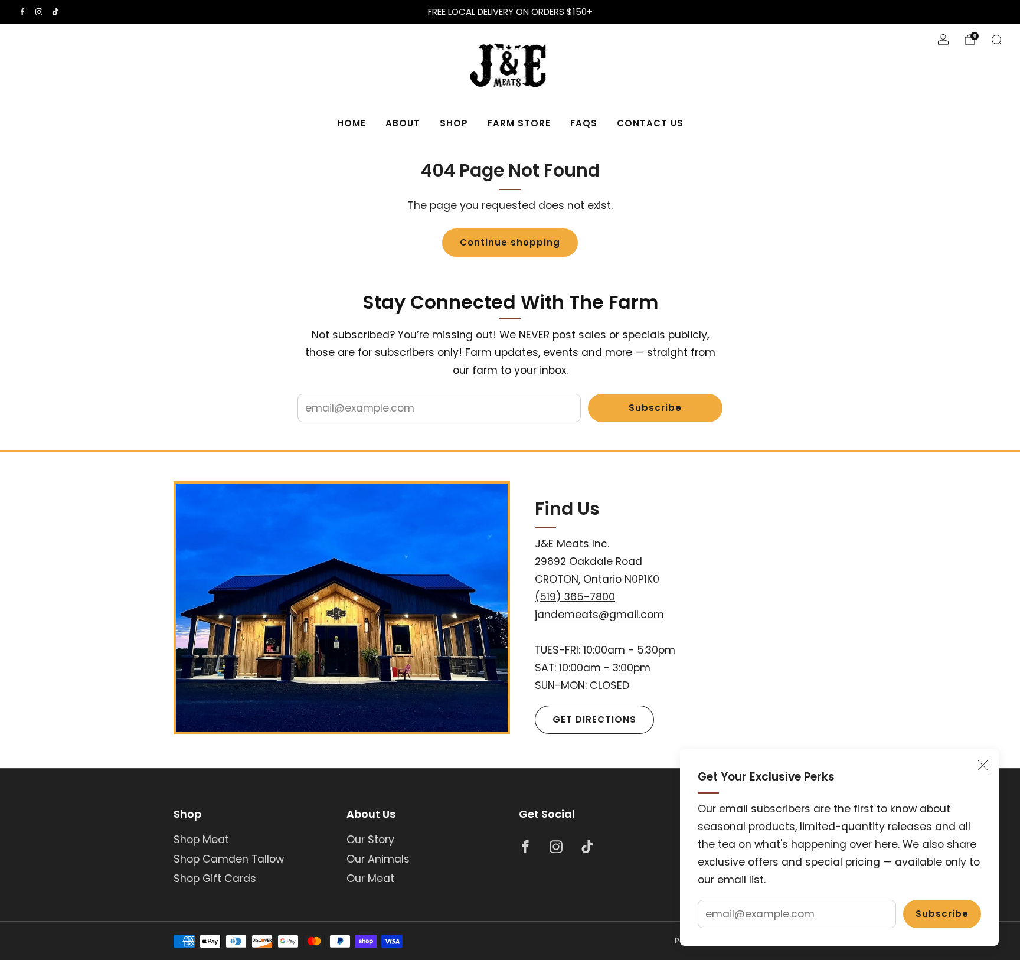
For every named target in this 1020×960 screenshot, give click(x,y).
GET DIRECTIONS (594, 719)
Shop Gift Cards (215, 878)
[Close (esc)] (983, 765)
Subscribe (942, 913)
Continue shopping (510, 242)
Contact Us (650, 123)
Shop (454, 123)
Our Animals (378, 859)
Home (351, 123)
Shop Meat (201, 839)
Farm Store (519, 123)
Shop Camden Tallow (229, 859)
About (402, 123)
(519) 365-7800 (575, 597)
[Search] (996, 39)
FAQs (583, 123)
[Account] (943, 39)
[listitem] (510, 11)
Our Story (370, 839)
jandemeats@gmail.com (599, 615)
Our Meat (370, 878)
